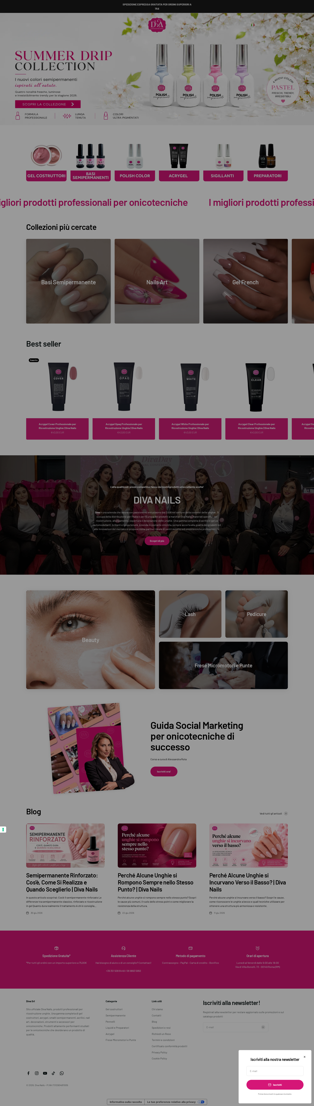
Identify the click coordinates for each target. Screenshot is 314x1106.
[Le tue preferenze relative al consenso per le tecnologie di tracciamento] (3, 829)
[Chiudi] (304, 1056)
